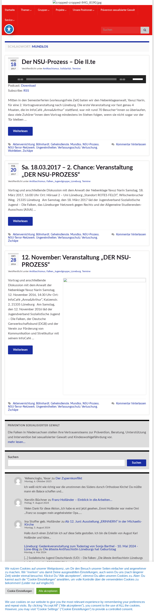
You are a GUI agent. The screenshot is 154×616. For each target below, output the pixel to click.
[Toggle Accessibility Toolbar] (9, 29)
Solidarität (65, 68)
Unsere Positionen (83, 10)
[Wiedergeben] (13, 79)
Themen (25, 10)
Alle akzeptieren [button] (48, 590)
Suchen (13, 457)
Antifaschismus (51, 68)
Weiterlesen (20, 131)
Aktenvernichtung (24, 144)
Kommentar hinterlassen (131, 144)
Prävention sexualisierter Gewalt (118, 10)
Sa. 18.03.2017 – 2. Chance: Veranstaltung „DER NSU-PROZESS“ (77, 171)
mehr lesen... (16, 442)
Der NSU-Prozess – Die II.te (58, 62)
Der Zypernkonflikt (69, 478)
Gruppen (43, 10)
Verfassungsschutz (69, 147)
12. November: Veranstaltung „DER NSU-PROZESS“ (76, 261)
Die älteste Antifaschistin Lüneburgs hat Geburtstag (79, 549)
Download (28, 85)
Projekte (60, 10)
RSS (26, 90)
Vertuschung (89, 147)
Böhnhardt (42, 144)
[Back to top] (145, 607)
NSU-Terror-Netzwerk (21, 147)
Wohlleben (14, 150)
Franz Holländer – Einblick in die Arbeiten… (82, 499)
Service (9, 20)
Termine (76, 68)
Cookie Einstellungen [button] (19, 590)
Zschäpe (28, 150)
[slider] (138, 78)
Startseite (10, 10)
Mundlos (75, 144)
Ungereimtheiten (46, 147)
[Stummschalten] (130, 79)
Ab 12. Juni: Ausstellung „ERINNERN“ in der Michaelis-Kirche (83, 523)
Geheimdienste (60, 144)
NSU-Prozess (91, 144)
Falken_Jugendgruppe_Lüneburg (64, 181)
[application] (77, 79)
